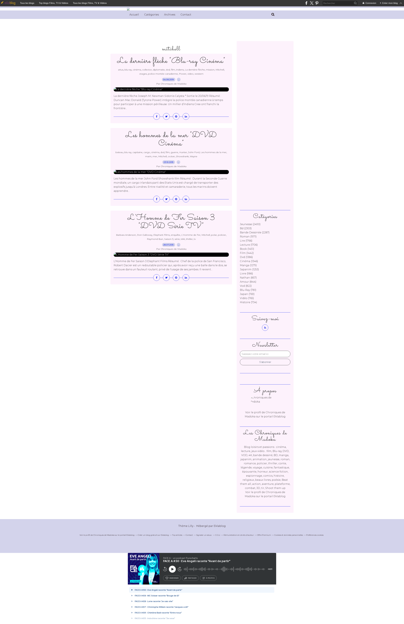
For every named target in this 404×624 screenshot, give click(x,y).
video (190, 73)
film (173, 69)
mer (155, 156)
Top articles (177, 535)
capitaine (138, 152)
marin (148, 156)
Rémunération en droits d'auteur (239, 535)
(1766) (246, 240)
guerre (174, 152)
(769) (247, 294)
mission (210, 69)
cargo (147, 152)
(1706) (249, 244)
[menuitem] (134, 14)
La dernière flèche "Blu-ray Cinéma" (171, 61)
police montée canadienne (163, 73)
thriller (189, 239)
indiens (180, 69)
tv (195, 239)
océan (171, 156)
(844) (248, 281)
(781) (248, 289)
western (199, 73)
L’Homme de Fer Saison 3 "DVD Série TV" (171, 222)
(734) (248, 302)
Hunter (183, 152)
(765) (247, 298)
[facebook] (306, 3)
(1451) (247, 248)
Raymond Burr (155, 239)
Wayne (193, 156)
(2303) (246, 228)
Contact (186, 14)
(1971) (248, 236)
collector (147, 69)
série (177, 239)
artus (120, 69)
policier (222, 234)
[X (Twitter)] (312, 3)
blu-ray (128, 69)
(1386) (246, 257)
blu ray (127, 152)
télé (183, 239)
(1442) (247, 252)
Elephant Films (161, 234)
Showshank (182, 156)
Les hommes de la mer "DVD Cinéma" (171, 139)
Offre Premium (264, 535)
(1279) (248, 265)
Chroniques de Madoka (103, 535)
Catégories (151, 14)
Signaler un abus (204, 535)
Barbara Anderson (126, 234)
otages (143, 73)
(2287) (255, 232)
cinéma (137, 69)
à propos (210, 578)
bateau (119, 152)
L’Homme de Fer (190, 234)
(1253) (249, 269)
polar (214, 234)
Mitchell (220, 69)
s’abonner (173, 578)
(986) (246, 273)
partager (192, 578)
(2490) (250, 224)
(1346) (249, 261)
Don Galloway (144, 234)
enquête (175, 234)
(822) (246, 285)
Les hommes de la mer (213, 152)
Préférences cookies (315, 535)
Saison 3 (168, 239)
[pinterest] (317, 3)
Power (182, 73)
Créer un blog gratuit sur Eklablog (153, 535)
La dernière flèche (195, 69)
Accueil (134, 14)
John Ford (193, 152)
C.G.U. (217, 535)
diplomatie (159, 69)
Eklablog (220, 525)
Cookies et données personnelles (288, 535)
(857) (248, 277)
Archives (169, 14)
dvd (168, 69)
